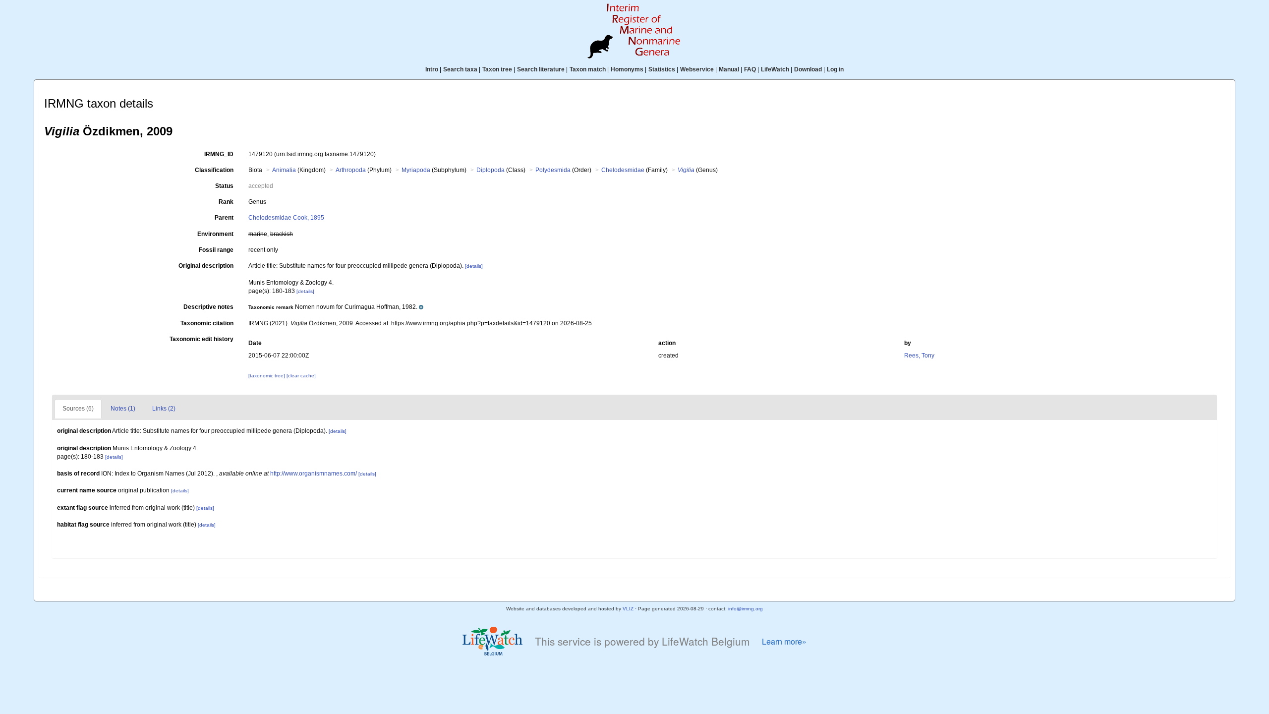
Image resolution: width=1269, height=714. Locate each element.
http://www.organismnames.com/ (313, 473)
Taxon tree (497, 69)
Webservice (697, 69)
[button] (335, 306)
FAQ (750, 69)
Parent (224, 217)
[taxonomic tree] (267, 375)
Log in (835, 69)
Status (224, 185)
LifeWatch (775, 69)
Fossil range (216, 249)
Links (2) (163, 408)
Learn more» (784, 641)
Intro (431, 69)
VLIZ (628, 608)
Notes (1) (123, 408)
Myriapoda (416, 170)
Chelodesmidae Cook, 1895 (286, 217)
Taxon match (588, 69)
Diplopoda (490, 170)
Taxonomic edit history (201, 339)
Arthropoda (351, 170)
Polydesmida (553, 170)
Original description (205, 265)
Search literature (541, 69)
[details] (474, 266)
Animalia (284, 170)
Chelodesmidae (622, 170)
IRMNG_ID (218, 154)
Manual (729, 69)
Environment (215, 234)
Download (808, 69)
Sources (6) (78, 408)
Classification (214, 170)
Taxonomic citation (206, 323)
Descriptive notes (208, 306)
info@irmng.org (745, 608)
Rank (226, 201)
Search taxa (460, 69)
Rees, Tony (919, 355)
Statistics (661, 69)
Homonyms (627, 69)
